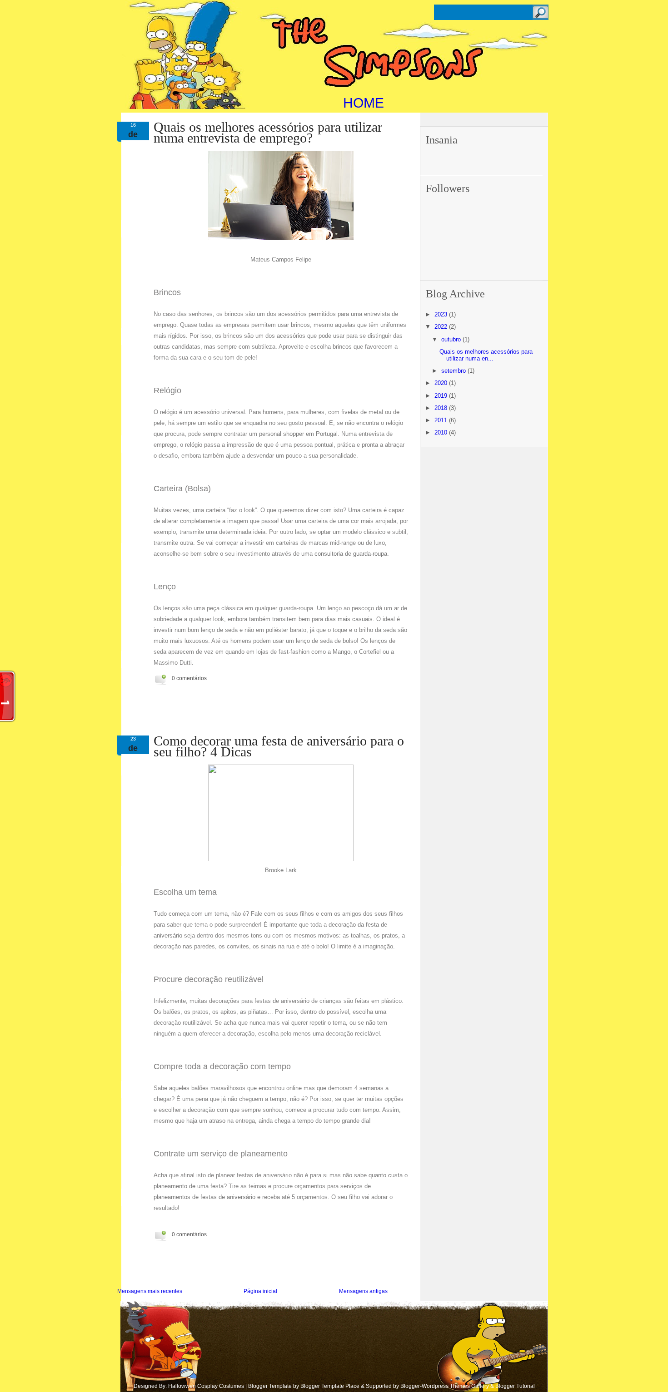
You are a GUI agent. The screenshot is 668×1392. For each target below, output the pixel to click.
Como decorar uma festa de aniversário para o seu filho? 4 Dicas (279, 746)
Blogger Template (270, 1386)
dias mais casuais (348, 619)
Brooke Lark (281, 870)
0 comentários (189, 678)
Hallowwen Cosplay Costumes (206, 1386)
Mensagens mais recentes (149, 1291)
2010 (441, 432)
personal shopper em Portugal (298, 433)
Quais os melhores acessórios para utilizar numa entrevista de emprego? (268, 132)
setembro (454, 370)
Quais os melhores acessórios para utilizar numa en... (486, 355)
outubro (452, 339)
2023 (441, 314)
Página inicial (260, 1291)
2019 (441, 395)
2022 (441, 326)
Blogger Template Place (329, 1386)
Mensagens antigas (363, 1291)
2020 (441, 383)
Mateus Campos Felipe (280, 259)
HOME (363, 102)
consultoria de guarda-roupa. (351, 553)
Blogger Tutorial (515, 1386)
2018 (441, 408)
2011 (441, 420)
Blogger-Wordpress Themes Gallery (444, 1386)
